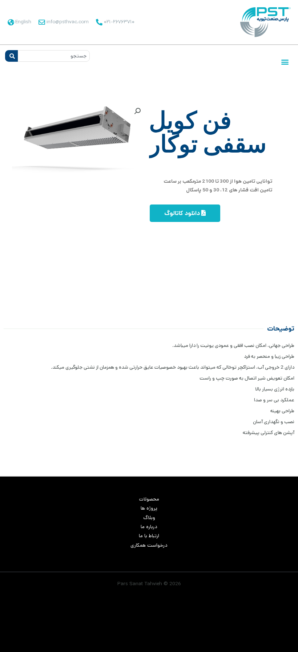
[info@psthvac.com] (42, 22)
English (23, 21)
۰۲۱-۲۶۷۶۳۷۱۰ (119, 21)
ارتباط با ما (149, 535)
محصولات (149, 499)
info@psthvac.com (68, 21)
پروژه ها (149, 508)
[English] (10, 22)
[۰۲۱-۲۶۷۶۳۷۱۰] (99, 22)
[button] (285, 62)
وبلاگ (149, 517)
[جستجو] (11, 56)
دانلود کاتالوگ (182, 213)
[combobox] (54, 56)
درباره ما (149, 526)
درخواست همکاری (149, 545)
